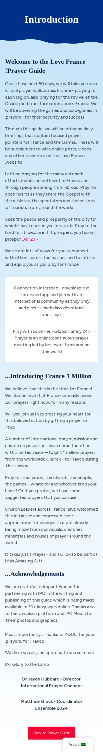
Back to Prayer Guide (51, 733)
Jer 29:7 (30, 239)
